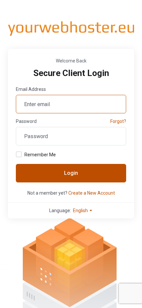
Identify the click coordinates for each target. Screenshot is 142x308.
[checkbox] (19, 154)
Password (26, 121)
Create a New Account (91, 193)
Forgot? (118, 121)
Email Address (31, 89)
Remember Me (40, 154)
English (81, 210)
